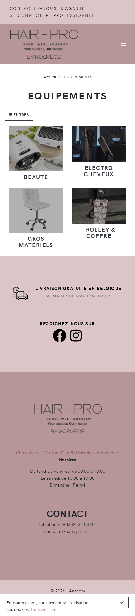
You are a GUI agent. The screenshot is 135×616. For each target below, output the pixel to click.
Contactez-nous (33, 8)
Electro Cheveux (99, 171)
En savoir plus (44, 609)
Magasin (72, 8)
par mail (84, 531)
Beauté (36, 177)
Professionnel (74, 15)
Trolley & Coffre (99, 232)
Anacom (77, 590)
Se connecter (29, 15)
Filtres (20, 114)
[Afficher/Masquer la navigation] (123, 44)
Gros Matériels (36, 242)
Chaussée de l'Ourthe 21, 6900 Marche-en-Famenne (67, 452)
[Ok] (122, 603)
